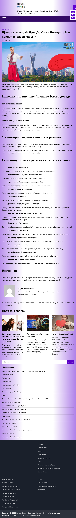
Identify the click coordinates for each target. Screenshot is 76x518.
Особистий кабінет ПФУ (10, 486)
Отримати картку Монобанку (11, 392)
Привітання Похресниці (10, 500)
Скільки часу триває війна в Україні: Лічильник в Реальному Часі (23, 371)
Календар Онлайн (8, 433)
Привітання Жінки (8, 496)
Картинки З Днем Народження (12, 437)
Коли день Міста (7, 479)
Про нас (40, 479)
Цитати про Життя (44, 458)
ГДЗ (39, 461)
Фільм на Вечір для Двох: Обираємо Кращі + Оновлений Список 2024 (25, 399)
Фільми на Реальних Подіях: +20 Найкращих (16, 419)
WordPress (37, 515)
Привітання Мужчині (9, 493)
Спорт (40, 451)
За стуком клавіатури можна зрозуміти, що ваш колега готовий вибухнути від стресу (13, 338)
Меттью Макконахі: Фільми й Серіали (14, 412)
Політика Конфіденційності (47, 486)
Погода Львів (6, 381)
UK (73, 15)
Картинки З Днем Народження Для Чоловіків (17, 430)
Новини (40, 444)
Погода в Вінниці (7, 374)
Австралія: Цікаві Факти (10, 507)
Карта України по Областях (11, 402)
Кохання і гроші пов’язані (62, 334)
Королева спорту (7, 482)
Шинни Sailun (42, 472)
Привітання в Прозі (8, 503)
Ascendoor (16, 515)
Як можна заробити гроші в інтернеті (37, 335)
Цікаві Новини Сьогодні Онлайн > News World (38, 11)
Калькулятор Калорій (9, 423)
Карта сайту (42, 489)
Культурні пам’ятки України (10, 385)
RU (73, 18)
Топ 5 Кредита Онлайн (9, 426)
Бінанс (4, 395)
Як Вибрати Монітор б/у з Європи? (49, 468)
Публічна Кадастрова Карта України (14, 406)
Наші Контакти (43, 482)
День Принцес (6, 388)
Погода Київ (6, 378)
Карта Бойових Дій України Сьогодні (14, 409)
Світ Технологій (43, 447)
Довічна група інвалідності (11, 489)
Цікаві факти (6, 29)
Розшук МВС (6, 416)
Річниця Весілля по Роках (46, 465)
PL (73, 12)
